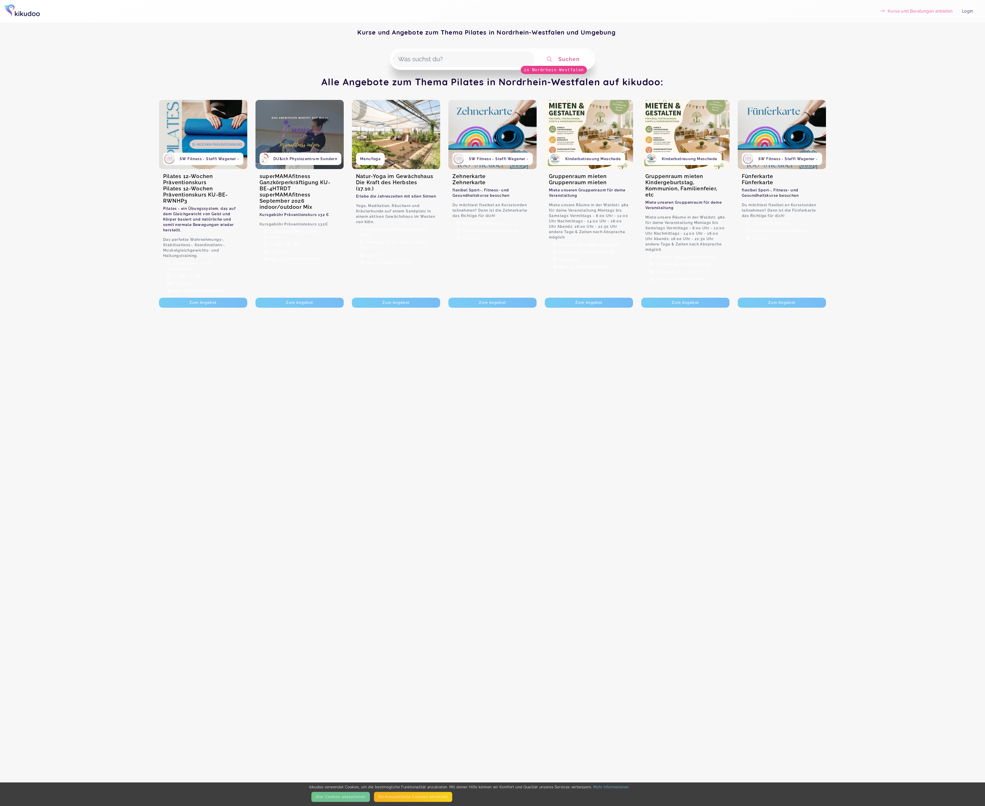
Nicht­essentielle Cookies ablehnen (413, 797)
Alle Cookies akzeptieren (341, 797)
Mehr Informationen (611, 787)
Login (967, 11)
